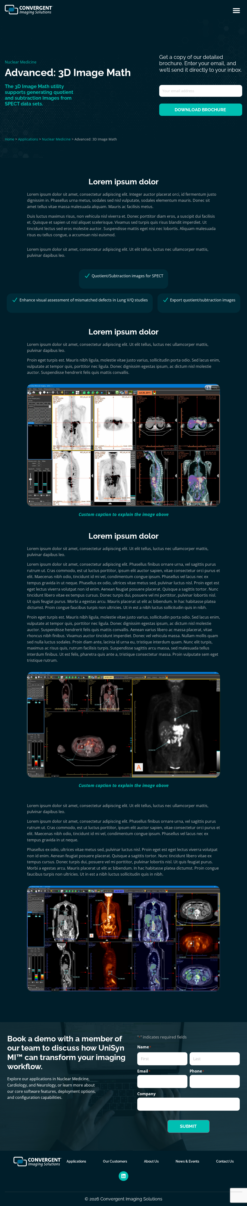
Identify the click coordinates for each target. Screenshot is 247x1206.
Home (9, 139)
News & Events (187, 1161)
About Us (151, 1161)
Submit (188, 1126)
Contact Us (225, 1161)
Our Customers (115, 1161)
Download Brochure (200, 109)
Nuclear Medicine (20, 62)
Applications (28, 139)
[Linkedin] (123, 1176)
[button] (236, 10)
